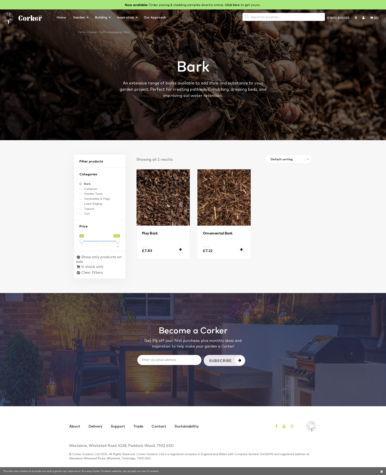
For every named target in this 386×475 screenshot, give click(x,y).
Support (118, 426)
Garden (79, 17)
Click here (232, 4)
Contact (159, 426)
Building (101, 17)
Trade (138, 426)
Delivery (95, 426)
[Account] (363, 17)
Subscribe (220, 360)
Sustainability (187, 426)
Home (61, 17)
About (74, 426)
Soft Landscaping (111, 32)
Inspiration (125, 17)
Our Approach (155, 17)
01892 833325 (338, 17)
